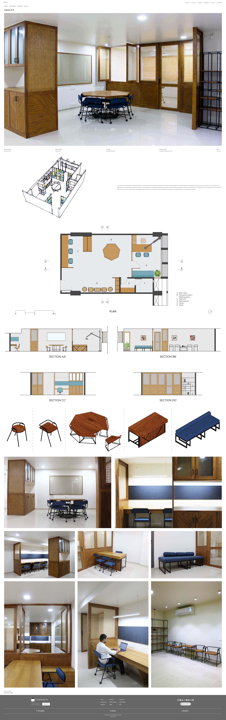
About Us (200, 2)
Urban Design (122, 702)
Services (194, 2)
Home (102, 699)
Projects (187, 2)
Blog (120, 704)
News (212, 2)
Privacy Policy (113, 716)
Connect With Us (186, 704)
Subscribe (46, 704)
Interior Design (12, 6)
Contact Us (219, 2)
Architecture (103, 702)
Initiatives (206, 2)
